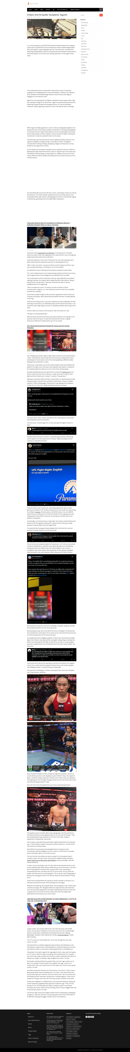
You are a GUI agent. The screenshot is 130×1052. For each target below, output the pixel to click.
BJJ (53, 9)
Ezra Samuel (29, 17)
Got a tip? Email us (62, 9)
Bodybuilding (84, 25)
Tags (29, 1035)
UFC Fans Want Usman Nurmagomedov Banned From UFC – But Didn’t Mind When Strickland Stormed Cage (55, 1038)
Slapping (83, 65)
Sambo (82, 59)
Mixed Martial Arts (85, 49)
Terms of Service (74, 9)
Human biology (84, 33)
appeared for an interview (46, 253)
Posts (30, 1027)
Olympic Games (84, 54)
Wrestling (83, 72)
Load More (51, 1002)
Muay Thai (83, 51)
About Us (31, 1017)
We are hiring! (32, 1042)
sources (37, 512)
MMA (41, 9)
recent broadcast (63, 935)
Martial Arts (84, 46)
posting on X (66, 372)
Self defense (84, 62)
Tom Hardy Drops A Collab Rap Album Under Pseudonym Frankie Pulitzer (54, 1033)
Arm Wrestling (84, 22)
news (36, 9)
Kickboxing (83, 41)
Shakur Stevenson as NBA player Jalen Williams (41, 860)
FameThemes (100, 1050)
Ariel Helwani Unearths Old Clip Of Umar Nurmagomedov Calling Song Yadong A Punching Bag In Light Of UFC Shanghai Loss (55, 1027)
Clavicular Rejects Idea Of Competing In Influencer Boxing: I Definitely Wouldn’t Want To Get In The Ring (48, 224)
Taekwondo (83, 67)
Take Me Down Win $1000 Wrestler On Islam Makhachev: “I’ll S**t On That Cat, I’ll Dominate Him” (55, 1021)
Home (30, 9)
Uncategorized (84, 70)
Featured (83, 30)
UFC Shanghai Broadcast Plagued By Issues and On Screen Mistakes (55, 1017)
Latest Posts (84, 43)
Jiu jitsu (83, 35)
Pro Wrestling (84, 57)
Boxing (48, 9)
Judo (82, 38)
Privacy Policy (32, 1031)
